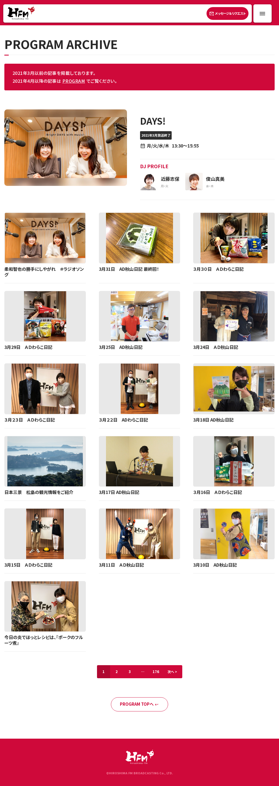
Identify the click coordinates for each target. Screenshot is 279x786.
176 (156, 671)
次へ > (172, 671)
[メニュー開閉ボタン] (262, 13)
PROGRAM (73, 81)
